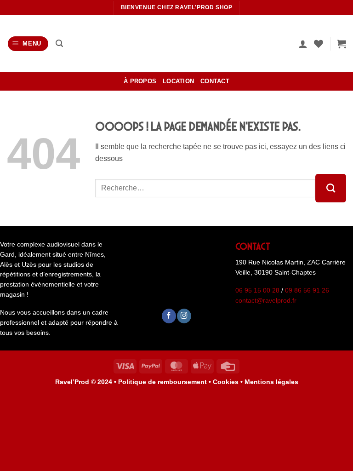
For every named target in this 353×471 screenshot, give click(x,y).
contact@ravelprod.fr (265, 300)
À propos (140, 81)
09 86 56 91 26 (307, 290)
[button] (28, 44)
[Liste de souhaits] (318, 44)
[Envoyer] (330, 188)
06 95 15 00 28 (257, 290)
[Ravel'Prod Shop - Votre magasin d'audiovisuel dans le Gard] (176, 43)
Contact (214, 81)
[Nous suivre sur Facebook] (169, 316)
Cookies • (229, 381)
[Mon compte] (302, 44)
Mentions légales (271, 381)
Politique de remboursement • (164, 381)
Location (178, 81)
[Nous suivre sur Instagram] (184, 316)
